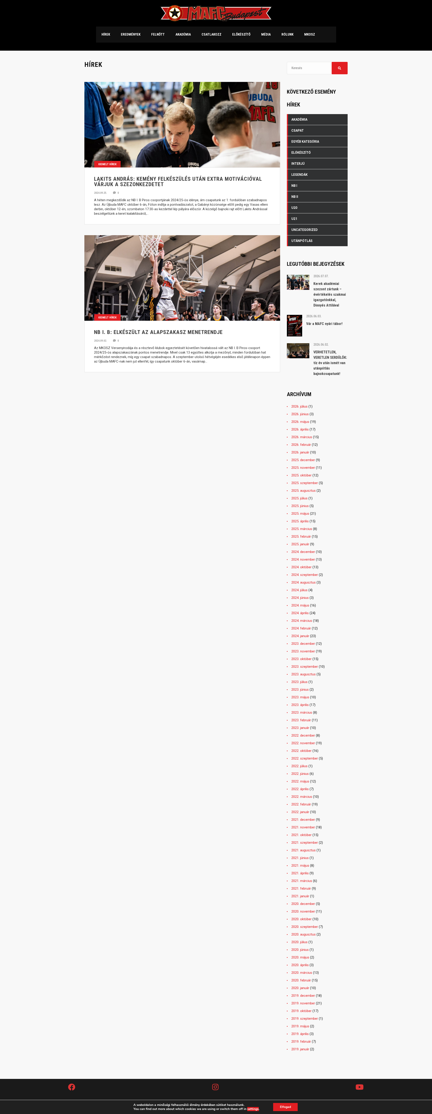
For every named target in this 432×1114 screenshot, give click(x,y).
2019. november (303, 1003)
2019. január (300, 1049)
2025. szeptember (304, 483)
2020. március (301, 973)
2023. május (300, 697)
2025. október (301, 475)
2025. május (300, 514)
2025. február (301, 536)
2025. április (300, 521)
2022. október (301, 751)
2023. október (301, 659)
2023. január (300, 728)
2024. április (300, 613)
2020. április (300, 965)
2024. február (301, 628)
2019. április (300, 1034)
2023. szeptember (304, 667)
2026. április (300, 429)
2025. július (299, 498)
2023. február (301, 720)
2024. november (303, 559)
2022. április (300, 789)
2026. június (300, 414)
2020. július (299, 942)
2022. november (303, 743)
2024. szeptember (304, 575)
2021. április (300, 873)
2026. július (299, 406)
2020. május (300, 957)
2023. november (303, 651)
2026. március (301, 437)
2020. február (301, 980)
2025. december (303, 460)
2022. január (300, 812)
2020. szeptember (304, 927)
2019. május (300, 1026)
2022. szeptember (304, 758)
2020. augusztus (303, 934)
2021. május (300, 866)
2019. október (301, 1011)
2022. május (300, 781)
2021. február (301, 888)
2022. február (301, 804)
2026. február (301, 445)
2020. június (300, 950)
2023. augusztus (303, 674)
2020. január (300, 988)
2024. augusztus (303, 582)
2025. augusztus (303, 491)
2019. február (301, 1042)
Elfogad (285, 1107)
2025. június (300, 506)
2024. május (300, 605)
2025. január (300, 544)
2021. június (300, 858)
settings (253, 1109)
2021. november (303, 827)
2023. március (301, 712)
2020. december (303, 904)
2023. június (300, 690)
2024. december (303, 552)
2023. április (300, 705)
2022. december (303, 735)
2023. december (303, 644)
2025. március (301, 529)
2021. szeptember (304, 843)
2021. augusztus (303, 850)
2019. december (303, 996)
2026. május (300, 422)
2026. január (300, 452)
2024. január (300, 636)
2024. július (299, 590)
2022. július (299, 766)
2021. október (301, 835)
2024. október (301, 567)
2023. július (299, 682)
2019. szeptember (304, 1019)
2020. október (301, 919)
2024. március (301, 621)
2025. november (303, 468)
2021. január (300, 896)
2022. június (300, 774)
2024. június (300, 598)
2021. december (303, 820)
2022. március (301, 797)
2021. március (301, 881)
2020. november (303, 911)
